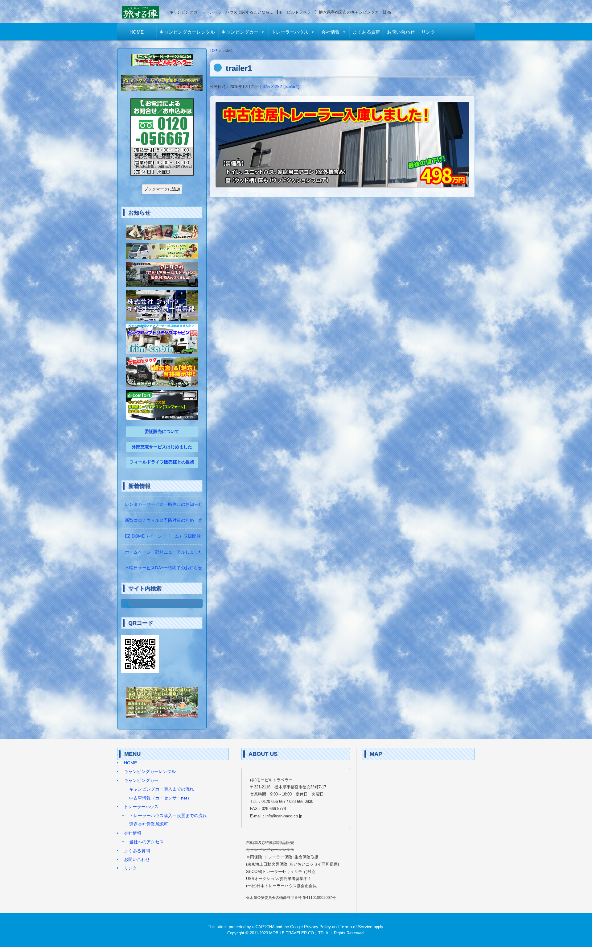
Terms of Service (356, 926)
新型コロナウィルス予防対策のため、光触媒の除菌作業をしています (192, 520)
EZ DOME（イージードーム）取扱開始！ (165, 536)
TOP (213, 50)
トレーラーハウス (289, 32)
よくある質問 (366, 32)
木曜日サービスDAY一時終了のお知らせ (163, 568)
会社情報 (330, 32)
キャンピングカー (239, 32)
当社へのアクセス (146, 842)
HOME (136, 32)
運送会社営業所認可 (148, 824)
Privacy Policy (317, 926)
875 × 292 (272, 86)
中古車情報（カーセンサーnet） (160, 798)
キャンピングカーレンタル (187, 32)
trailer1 (291, 86)
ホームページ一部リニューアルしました (164, 552)
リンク (428, 32)
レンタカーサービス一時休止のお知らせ (164, 504)
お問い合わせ (401, 32)
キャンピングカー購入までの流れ (161, 789)
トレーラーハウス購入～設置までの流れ (168, 815)
